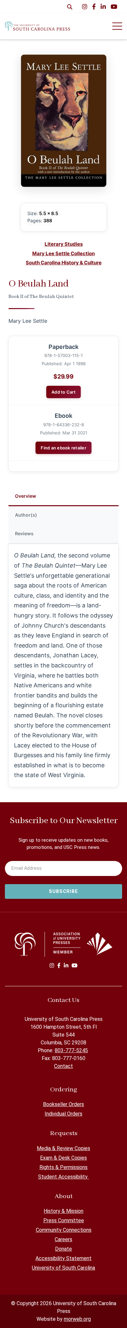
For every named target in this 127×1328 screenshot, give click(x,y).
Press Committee (63, 1220)
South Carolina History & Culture (64, 262)
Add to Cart (63, 392)
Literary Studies (64, 244)
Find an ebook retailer (63, 447)
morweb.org (77, 1319)
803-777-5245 (71, 1050)
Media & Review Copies (63, 1148)
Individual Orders (63, 1114)
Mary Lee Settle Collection (63, 253)
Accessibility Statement (63, 1258)
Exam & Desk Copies (63, 1158)
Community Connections (64, 1230)
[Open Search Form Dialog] (69, 6)
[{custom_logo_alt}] (37, 26)
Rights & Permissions (63, 1167)
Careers (63, 1239)
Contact (63, 1066)
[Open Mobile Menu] (117, 26)
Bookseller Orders (63, 1104)
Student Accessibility (63, 1177)
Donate (63, 1249)
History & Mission (63, 1211)
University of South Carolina (63, 1268)
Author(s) (26, 515)
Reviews (24, 533)
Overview (25, 496)
